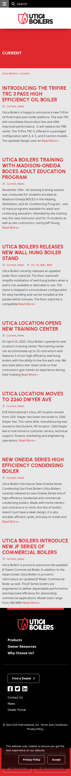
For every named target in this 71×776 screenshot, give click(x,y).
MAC (42, 265)
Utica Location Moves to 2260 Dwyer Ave (32, 397)
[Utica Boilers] (35, 18)
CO (37, 265)
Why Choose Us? (21, 653)
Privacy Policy (35, 729)
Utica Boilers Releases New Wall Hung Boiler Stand (32, 252)
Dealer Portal (17, 710)
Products (15, 640)
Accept (56, 759)
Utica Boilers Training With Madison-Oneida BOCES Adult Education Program (34, 168)
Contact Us (15, 697)
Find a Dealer (21, 678)
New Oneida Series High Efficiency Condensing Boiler (33, 465)
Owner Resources (22, 646)
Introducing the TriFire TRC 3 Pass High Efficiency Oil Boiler (34, 94)
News (20, 106)
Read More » (50, 141)
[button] (4, 4)
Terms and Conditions (54, 724)
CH (32, 265)
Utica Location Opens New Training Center (31, 326)
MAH (49, 265)
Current (11, 106)
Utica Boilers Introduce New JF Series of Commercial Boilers (35, 546)
